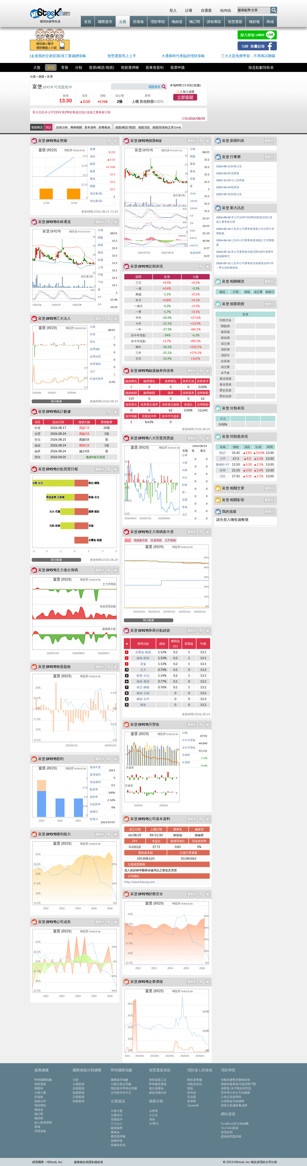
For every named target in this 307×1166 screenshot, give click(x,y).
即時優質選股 (158, 1084)
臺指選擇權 (118, 1136)
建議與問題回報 (231, 1136)
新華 (223, 470)
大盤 (36, 67)
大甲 (223, 458)
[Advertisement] (153, 40)
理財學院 (40, 1105)
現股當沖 (116, 1119)
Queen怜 (193, 1105)
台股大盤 (40, 1092)
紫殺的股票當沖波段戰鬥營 (238, 1084)
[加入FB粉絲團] (257, 49)
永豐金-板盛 (143, 652)
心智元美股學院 (231, 1097)
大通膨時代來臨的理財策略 (183, 56)
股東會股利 (155, 67)
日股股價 (78, 1097)
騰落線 (115, 1132)
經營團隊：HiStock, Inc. (47, 1162)
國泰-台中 (143, 699)
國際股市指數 (119, 1079)
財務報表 (104, 127)
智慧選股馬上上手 (121, 56)
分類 (78, 67)
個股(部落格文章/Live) (166, 127)
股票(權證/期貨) (101, 67)
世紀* (222, 453)
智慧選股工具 (158, 1079)
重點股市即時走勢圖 (124, 1088)
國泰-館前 (143, 658)
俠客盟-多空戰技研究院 (236, 1088)
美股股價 (78, 1088)
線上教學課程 (43, 1122)
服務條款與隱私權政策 (88, 1162)
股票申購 (177, 67)
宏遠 (143, 664)
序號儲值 (40, 1131)
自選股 (206, 10)
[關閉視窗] (115, 141)
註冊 (188, 10)
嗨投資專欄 (194, 1079)
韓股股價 (78, 1101)
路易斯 (191, 1101)
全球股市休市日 (121, 1092)
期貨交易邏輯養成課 (234, 1105)
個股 (50, 67)
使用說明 (227, 1132)
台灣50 (153, 1123)
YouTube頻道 (229, 1128)
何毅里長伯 (194, 1084)
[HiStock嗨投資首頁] (50, 18)
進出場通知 (156, 1088)
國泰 (143, 705)
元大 (143, 669)
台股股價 (78, 1084)
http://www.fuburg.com (139, 882)
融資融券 (116, 1128)
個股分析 (40, 1101)
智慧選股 (40, 1084)
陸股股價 (78, 1092)
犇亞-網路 (143, 687)
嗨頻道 (38, 1109)
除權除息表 (118, 1145)
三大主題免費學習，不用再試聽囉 (248, 56)
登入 (173, 10)
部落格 (38, 1097)
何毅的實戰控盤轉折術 (235, 1079)
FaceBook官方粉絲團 (235, 1123)
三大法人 (116, 1123)
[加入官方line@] (257, 38)
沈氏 (223, 476)
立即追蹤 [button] (185, 97)
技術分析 (62, 127)
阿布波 (191, 1092)
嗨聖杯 (38, 1088)
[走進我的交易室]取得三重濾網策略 (58, 56)
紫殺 (190, 1088)
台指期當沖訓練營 (232, 1101)
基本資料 (90, 127)
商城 (37, 1126)
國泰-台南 (143, 693)
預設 (48, 127)
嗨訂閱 (38, 1114)
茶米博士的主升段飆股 (235, 1092)
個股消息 (144, 127)
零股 (64, 67)
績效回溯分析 (158, 1092)
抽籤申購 (116, 1140)
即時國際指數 (43, 1079)
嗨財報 (38, 1118)
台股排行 (116, 1115)
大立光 (153, 1115)
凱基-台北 (143, 675)
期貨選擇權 (130, 67)
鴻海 (152, 1119)
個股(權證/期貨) (125, 127)
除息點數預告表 (261, 67)
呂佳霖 (191, 1097)
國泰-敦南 (143, 681)
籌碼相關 (76, 127)
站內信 (225, 10)
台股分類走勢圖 (121, 1084)
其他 (223, 418)
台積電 (153, 1110)
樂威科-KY (222, 464)
